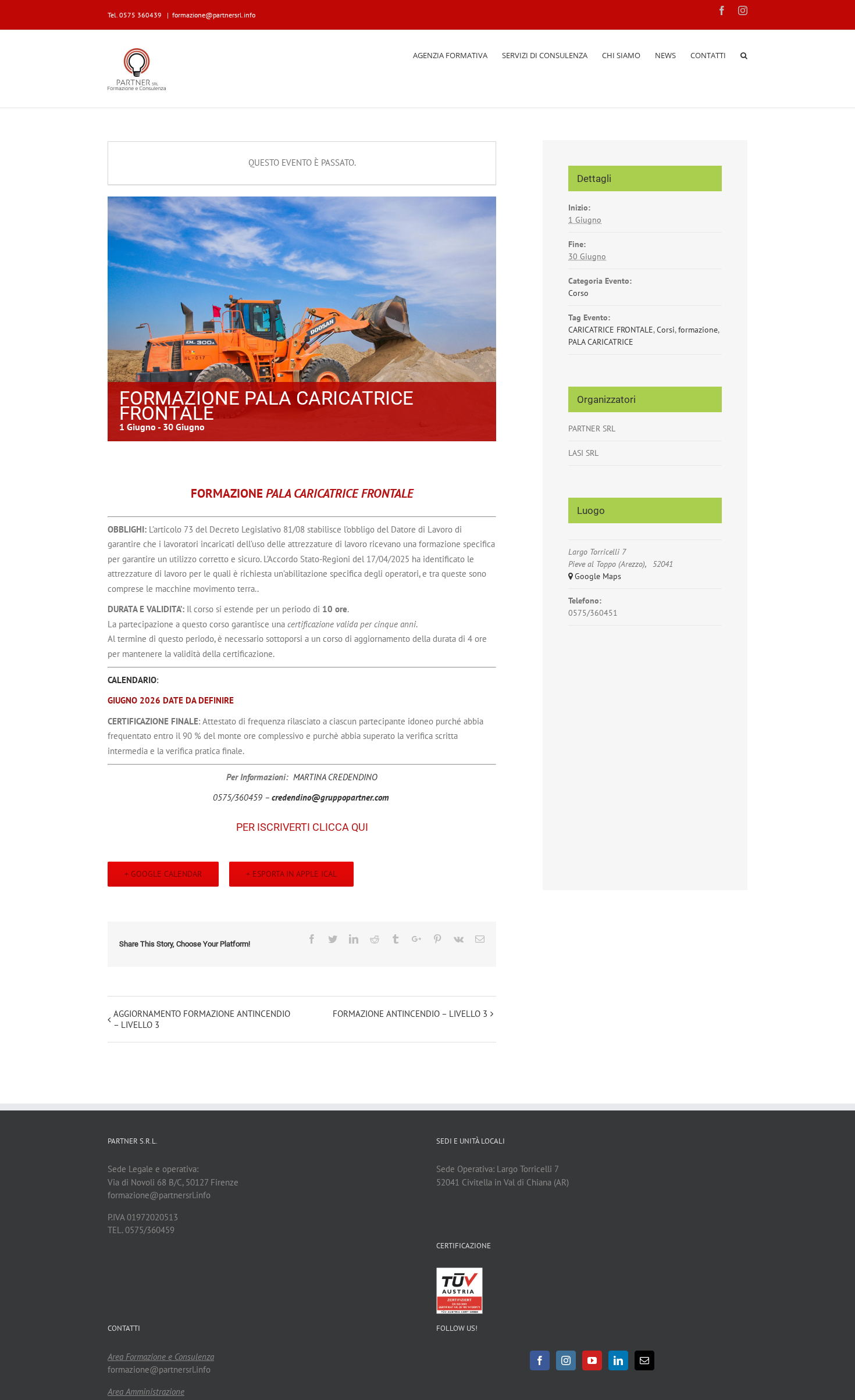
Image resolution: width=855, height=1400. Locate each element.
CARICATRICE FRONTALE (610, 329)
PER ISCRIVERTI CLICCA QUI (302, 827)
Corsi (666, 329)
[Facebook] (540, 1360)
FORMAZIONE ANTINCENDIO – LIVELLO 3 (410, 1013)
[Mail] (644, 1360)
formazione (698, 329)
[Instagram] (566, 1360)
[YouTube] (592, 1360)
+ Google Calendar (163, 874)
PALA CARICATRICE (600, 342)
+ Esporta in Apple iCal (291, 874)
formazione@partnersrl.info (213, 14)
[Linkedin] (618, 1360)
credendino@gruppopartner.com (330, 797)
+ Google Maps (594, 576)
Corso (578, 293)
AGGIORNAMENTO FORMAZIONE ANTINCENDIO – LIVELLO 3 (201, 1019)
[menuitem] (457, 54)
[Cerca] (743, 54)
